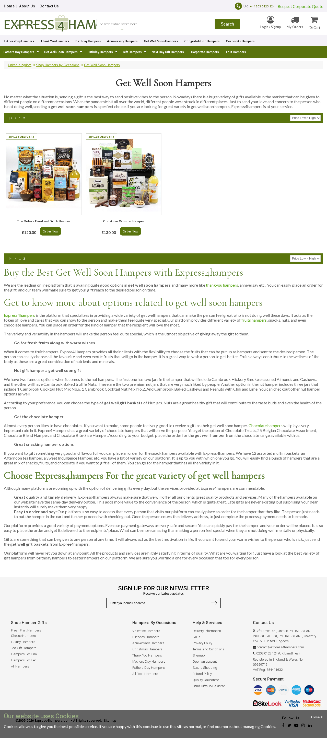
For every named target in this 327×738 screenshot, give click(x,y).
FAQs (196, 637)
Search (227, 24)
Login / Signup (270, 27)
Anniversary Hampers (122, 41)
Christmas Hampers (147, 649)
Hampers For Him (24, 654)
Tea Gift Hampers (24, 648)
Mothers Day (141, 661)
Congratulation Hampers (201, 41)
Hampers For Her (23, 660)
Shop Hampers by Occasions (57, 65)
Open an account (205, 661)
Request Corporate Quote (299, 6)
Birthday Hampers (88, 41)
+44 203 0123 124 (262, 6)
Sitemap (199, 655)
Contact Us (49, 6)
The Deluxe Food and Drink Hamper (44, 221)
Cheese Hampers (23, 636)
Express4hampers (19, 315)
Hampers (158, 661)
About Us (27, 6)
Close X (317, 717)
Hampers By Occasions (154, 622)
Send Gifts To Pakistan (209, 686)
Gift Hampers (132, 52)
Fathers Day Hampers (19, 41)
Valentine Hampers (146, 631)
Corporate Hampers (240, 41)
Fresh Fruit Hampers (26, 630)
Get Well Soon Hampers (161, 41)
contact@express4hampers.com (280, 647)
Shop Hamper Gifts (29, 622)
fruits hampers (254, 320)
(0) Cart (314, 28)
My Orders (295, 27)
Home (9, 6)
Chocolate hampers (266, 425)
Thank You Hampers (54, 41)
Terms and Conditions (208, 649)
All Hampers (20, 666)
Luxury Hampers (23, 642)
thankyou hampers (222, 285)
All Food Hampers (145, 674)
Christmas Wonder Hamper (123, 221)
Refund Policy (202, 674)
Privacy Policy (202, 643)
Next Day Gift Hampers (168, 52)
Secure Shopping (205, 668)
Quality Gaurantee (206, 680)
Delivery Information (207, 631)
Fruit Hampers (236, 52)
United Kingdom (19, 65)
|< (10, 118)
